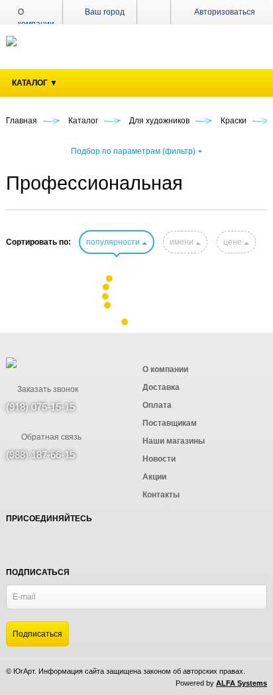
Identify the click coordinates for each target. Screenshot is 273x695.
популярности (114, 242)
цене (233, 242)
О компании (36, 18)
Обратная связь (50, 437)
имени (182, 242)
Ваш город (104, 12)
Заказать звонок (46, 389)
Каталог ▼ (35, 83)
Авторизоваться (224, 12)
